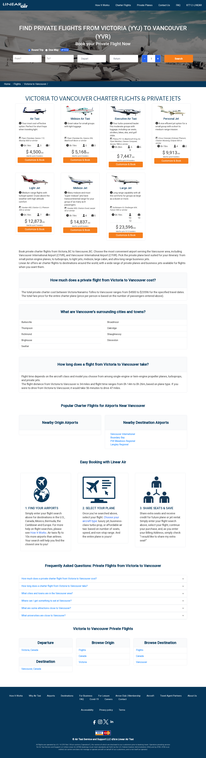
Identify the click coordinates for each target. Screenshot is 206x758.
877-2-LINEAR (194, 5)
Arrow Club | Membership (128, 695)
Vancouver (141, 662)
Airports (51, 695)
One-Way (54, 50)
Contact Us (164, 5)
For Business (85, 695)
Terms (122, 710)
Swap (66, 50)
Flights (82, 650)
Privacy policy (106, 710)
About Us (192, 695)
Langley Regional (119, 444)
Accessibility (87, 710)
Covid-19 (94, 699)
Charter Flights (123, 5)
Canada (82, 656)
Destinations (67, 695)
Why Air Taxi (35, 695)
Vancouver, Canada (31, 668)
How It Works (102, 5)
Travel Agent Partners (171, 695)
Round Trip (37, 50)
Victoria (83, 662)
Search (179, 58)
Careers (109, 699)
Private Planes (144, 5)
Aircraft (150, 695)
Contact (123, 699)
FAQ (178, 5)
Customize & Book (34, 160)
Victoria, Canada (29, 650)
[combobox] (47, 58)
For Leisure (103, 695)
